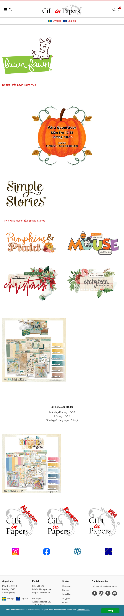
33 (19, 84)
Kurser (65, 602)
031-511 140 (38, 586)
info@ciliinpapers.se (41, 589)
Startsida (66, 586)
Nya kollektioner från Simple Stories (23, 220)
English (71, 20)
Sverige (57, 20)
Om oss (65, 590)
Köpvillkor (66, 594)
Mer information (83, 610)
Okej (110, 610)
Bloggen (66, 598)
